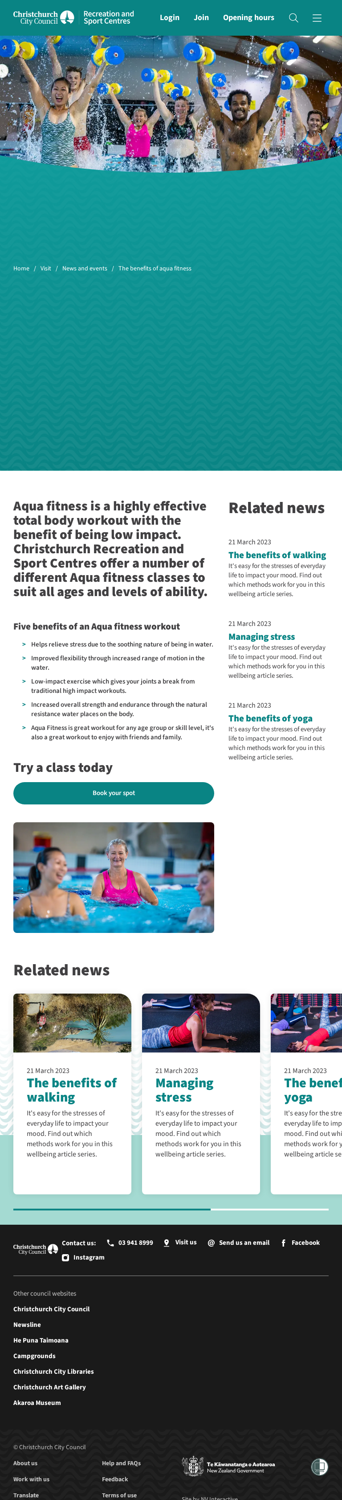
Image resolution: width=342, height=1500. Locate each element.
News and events (84, 269)
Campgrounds (34, 1356)
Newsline (27, 1325)
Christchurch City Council (51, 1309)
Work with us (31, 1479)
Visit (46, 269)
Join (201, 17)
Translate (26, 1495)
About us (25, 1463)
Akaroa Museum (37, 1403)
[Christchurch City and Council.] (46, 17)
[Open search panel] (293, 18)
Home (21, 269)
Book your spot (114, 793)
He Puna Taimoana (41, 1340)
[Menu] (317, 18)
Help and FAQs (121, 1463)
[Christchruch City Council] (228, 1467)
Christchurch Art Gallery (49, 1387)
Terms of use (119, 1495)
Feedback (115, 1479)
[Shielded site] (320, 1467)
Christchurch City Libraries (53, 1371)
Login (169, 17)
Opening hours (248, 17)
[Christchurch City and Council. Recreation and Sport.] (109, 17)
